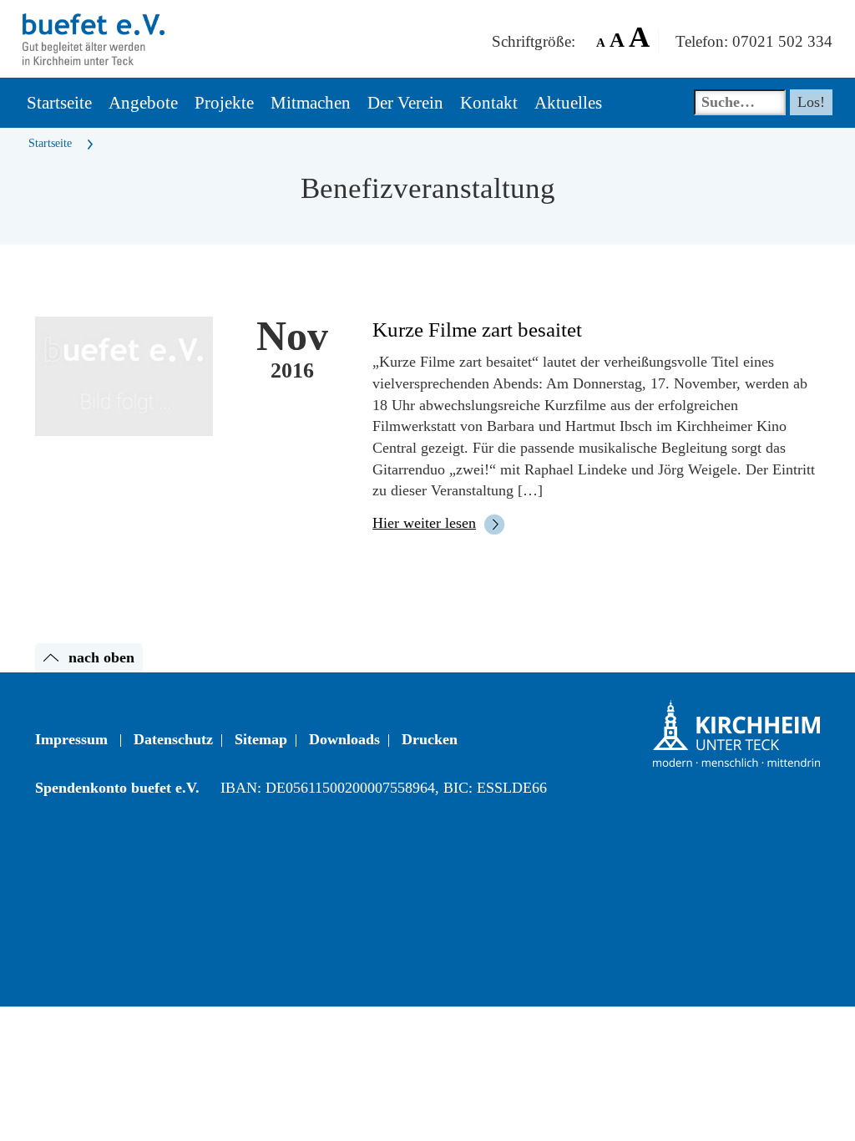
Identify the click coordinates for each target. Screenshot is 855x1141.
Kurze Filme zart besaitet (477, 329)
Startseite (50, 143)
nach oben (101, 657)
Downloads (344, 739)
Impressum (71, 739)
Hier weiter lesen (424, 523)
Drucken (430, 739)
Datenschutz (173, 739)
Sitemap (261, 739)
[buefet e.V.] (93, 21)
